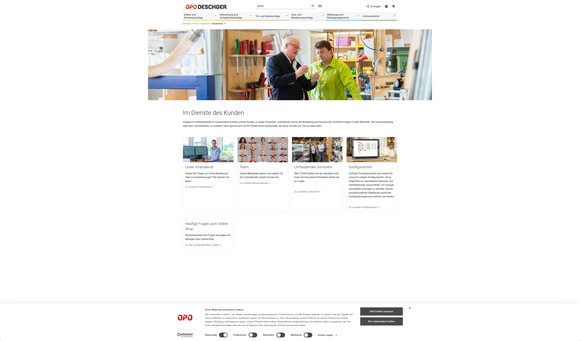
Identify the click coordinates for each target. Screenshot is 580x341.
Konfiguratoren (360, 167)
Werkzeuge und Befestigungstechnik (338, 16)
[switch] (253, 335)
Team (244, 167)
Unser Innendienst (199, 167)
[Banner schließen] (410, 308)
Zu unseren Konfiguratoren (363, 207)
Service (195, 24)
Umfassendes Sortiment (313, 167)
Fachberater (205, 24)
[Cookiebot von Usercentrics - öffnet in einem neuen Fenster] (185, 335)
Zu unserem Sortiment (306, 191)
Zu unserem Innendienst (198, 186)
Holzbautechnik (371, 16)
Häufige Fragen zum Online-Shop (207, 226)
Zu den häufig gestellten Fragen (202, 245)
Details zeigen (325, 335)
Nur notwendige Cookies (381, 321)
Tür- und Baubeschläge (267, 16)
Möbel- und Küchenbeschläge (193, 16)
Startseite (186, 24)
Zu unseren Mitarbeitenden (254, 183)
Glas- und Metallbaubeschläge (302, 16)
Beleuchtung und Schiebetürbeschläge (231, 16)
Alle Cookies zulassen (381, 311)
